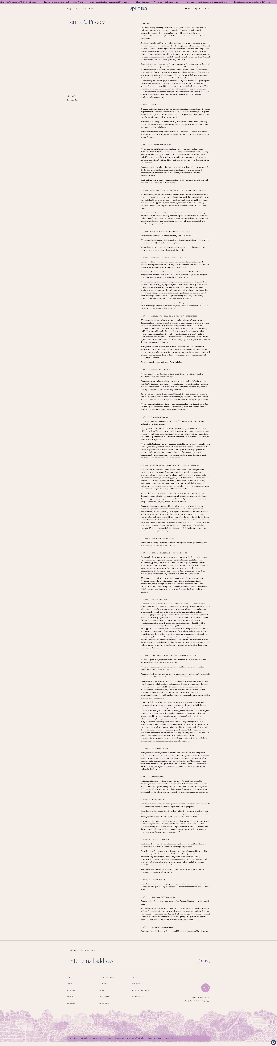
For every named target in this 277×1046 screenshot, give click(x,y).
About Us (71, 997)
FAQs (101, 990)
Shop (69, 9)
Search (187, 9)
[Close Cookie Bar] (207, 1038)
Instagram (104, 997)
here (34, 2)
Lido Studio (196, 1001)
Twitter (136, 977)
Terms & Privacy (107, 977)
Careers (103, 984)
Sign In (198, 9)
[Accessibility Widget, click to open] (273, 1042)
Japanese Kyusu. (76, 2)
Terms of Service (74, 96)
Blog (78, 9)
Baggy (207, 1001)
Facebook (104, 1003)
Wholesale (88, 9)
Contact (71, 1003)
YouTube (136, 984)
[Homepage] (138, 8)
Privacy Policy (72, 100)
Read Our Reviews (140, 990)
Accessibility (138, 997)
